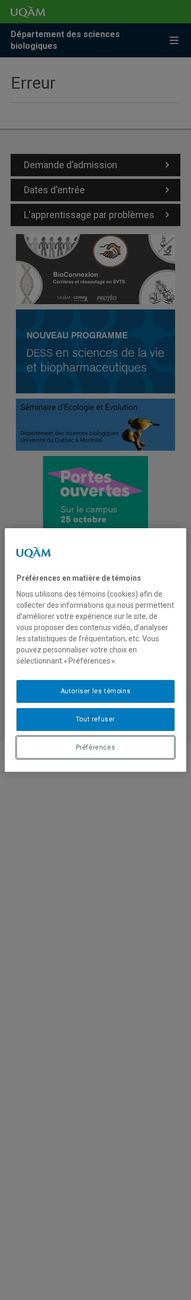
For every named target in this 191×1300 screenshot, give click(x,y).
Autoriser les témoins (95, 691)
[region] (95, 650)
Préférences (96, 747)
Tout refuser (95, 719)
